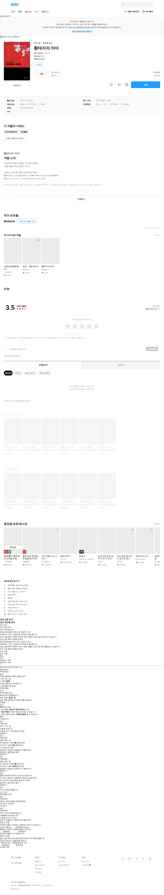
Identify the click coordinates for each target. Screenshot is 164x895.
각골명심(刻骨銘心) (11, 267)
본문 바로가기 (5, 16)
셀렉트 (45, 11)
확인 (1, 717)
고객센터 (18, 857)
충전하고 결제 (5, 752)
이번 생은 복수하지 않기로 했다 (124, 557)
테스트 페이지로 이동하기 (82, 31)
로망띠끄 (37, 59)
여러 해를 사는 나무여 (49, 557)
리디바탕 (38, 872)
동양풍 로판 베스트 (11, 581)
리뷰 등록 (152, 349)
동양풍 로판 (47, 43)
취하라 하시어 (142, 556)
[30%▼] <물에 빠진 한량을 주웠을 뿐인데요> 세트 (12, 557)
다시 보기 (13, 818)
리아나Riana (141, 559)
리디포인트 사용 (7, 747)
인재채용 (85, 865)
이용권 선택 (4, 728)
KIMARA (8, 562)
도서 (36, 11)
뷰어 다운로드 (40, 865)
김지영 (90, 559)
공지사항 (18, 863)
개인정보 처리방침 (24, 885)
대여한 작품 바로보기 (23, 700)
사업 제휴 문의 (63, 865)
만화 (13, 11)
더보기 (157, 235)
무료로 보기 (4, 731)
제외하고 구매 (5, 660)
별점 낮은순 (44, 373)
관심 (39, 64)
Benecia (37, 56)
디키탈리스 (46, 562)
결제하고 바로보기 (7, 750)
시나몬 (157, 562)
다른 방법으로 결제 (8, 686)
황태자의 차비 (48, 266)
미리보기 (17, 85)
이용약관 (14, 885)
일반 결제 (15, 752)
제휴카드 (38, 861)
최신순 (8, 373)
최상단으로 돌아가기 (14, 667)
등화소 (82, 556)
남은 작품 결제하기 (7, 700)
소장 (145, 84)
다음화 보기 (4, 818)
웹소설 (28, 11)
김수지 (63, 559)
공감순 (18, 373)
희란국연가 (65, 556)
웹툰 (20, 11)
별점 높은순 (30, 373)
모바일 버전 (4, 847)
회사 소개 (85, 861)
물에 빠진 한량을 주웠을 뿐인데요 (30, 557)
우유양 (119, 562)
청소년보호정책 (36, 885)
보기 (1, 792)
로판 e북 (37, 43)
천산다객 (82, 559)
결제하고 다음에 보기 (23, 750)
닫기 (5, 792)
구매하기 (10, 804)
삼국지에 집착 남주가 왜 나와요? (105, 557)
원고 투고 (61, 861)
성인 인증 (3, 651)
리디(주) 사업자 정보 (18, 882)
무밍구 (100, 562)
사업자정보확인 (48, 885)
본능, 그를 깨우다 (30, 266)
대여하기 (3, 804)
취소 (1, 656)
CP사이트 (38, 869)
